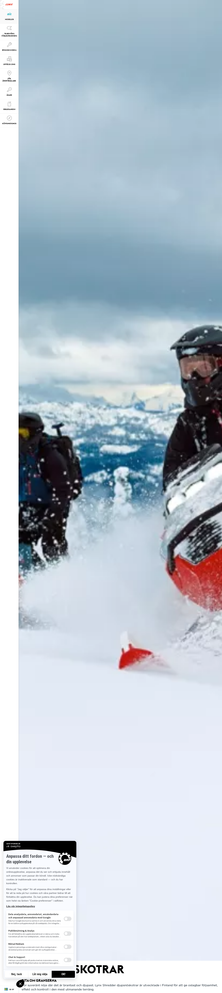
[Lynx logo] (9, 4)
